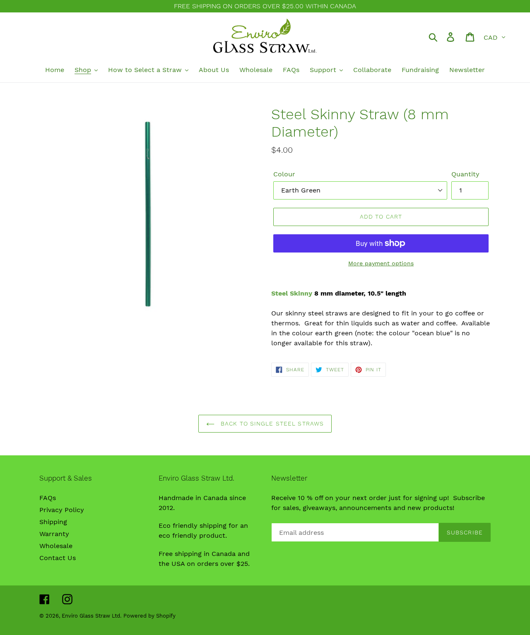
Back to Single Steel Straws (271, 423)
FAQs (47, 498)
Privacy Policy (61, 510)
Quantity (465, 174)
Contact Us (57, 558)
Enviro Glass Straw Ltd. (91, 616)
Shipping (53, 522)
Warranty (54, 534)
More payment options (381, 263)
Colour (284, 174)
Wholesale (55, 546)
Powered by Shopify (149, 616)
